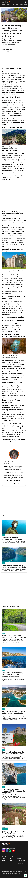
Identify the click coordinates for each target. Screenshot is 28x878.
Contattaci (19, 858)
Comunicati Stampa (21, 860)
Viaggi (3, 860)
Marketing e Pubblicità (21, 861)
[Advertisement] (14, 59)
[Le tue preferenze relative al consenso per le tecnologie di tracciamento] (25, 875)
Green (26, 4)
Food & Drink (19, 4)
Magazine (19, 856)
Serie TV (11, 856)
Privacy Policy (20, 863)
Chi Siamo (19, 855)
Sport (11, 858)
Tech (11, 860)
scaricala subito (17, 441)
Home (3, 4)
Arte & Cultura (10, 4)
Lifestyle (3, 858)
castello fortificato (7, 104)
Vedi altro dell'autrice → (17, 483)
